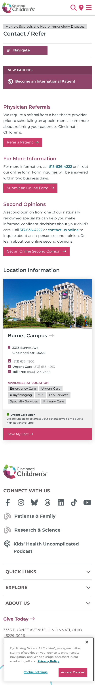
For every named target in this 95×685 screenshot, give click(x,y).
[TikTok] (74, 502)
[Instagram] (21, 502)
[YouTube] (87, 502)
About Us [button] (18, 603)
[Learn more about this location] (47, 303)
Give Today (15, 619)
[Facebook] (7, 502)
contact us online (63, 230)
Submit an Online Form (28, 188)
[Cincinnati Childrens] (47, 471)
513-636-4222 (60, 166)
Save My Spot (18, 434)
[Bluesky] (34, 502)
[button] (73, 8)
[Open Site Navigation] (89, 8)
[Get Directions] (81, 8)
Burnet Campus (27, 336)
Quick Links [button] (21, 571)
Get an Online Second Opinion (34, 251)
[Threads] (47, 502)
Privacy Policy (48, 661)
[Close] (87, 642)
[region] (49, 659)
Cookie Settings (36, 672)
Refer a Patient (20, 142)
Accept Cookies (73, 672)
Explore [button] (16, 587)
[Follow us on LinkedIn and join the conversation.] (60, 502)
